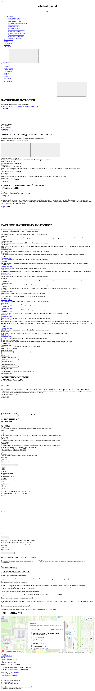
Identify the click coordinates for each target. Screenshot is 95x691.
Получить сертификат (7, 553)
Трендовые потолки (14, 38)
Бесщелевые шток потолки (16, 33)
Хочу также (4, 165)
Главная (6, 66)
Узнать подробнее (6, 241)
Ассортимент (8, 16)
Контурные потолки (14, 31)
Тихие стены (8, 40)
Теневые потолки (13, 25)
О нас (6, 41)
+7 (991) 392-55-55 (6, 81)
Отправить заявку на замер (9, 464)
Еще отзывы (4, 537)
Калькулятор (8, 43)
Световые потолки (14, 28)
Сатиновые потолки (14, 20)
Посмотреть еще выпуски (8, 567)
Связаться (4, 62)
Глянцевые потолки (14, 21)
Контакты (7, 46)
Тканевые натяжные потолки (17, 23)
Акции (6, 73)
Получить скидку (6, 373)
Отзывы (7, 45)
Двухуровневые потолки (16, 35)
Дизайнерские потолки (15, 36)
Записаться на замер (7, 131)
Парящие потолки (14, 26)
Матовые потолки (14, 18)
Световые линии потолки (16, 30)
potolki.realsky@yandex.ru (9, 659)
